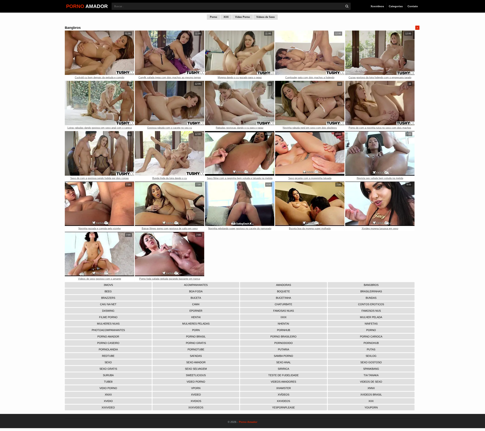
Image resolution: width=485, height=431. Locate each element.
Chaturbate (283, 304)
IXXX (283, 317)
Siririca (283, 368)
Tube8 (108, 381)
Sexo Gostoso (371, 362)
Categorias (396, 6)
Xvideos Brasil (371, 394)
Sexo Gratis (108, 368)
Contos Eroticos (371, 304)
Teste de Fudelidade (283, 375)
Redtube (108, 355)
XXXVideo (108, 407)
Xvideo (196, 394)
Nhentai (283, 323)
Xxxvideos (377, 6)
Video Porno (242, 17)
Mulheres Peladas (196, 323)
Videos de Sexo (265, 17)
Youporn (371, 407)
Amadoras (283, 284)
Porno (213, 17)
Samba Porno (283, 355)
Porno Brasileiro (283, 336)
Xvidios (196, 401)
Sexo (108, 362)
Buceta (196, 297)
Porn (196, 330)
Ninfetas (371, 323)
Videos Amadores (283, 381)
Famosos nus (371, 310)
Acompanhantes (196, 284)
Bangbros (371, 284)
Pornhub (283, 330)
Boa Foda (196, 291)
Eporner (195, 310)
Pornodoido (283, 342)
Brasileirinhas (371, 291)
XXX (226, 17)
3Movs (108, 284)
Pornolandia (108, 349)
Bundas (371, 297)
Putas (371, 349)
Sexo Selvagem (196, 368)
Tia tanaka (371, 375)
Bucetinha (283, 297)
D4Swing (108, 310)
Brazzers (108, 297)
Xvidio (108, 401)
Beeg (108, 291)
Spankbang (371, 368)
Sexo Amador (196, 362)
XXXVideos (195, 407)
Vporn (195, 388)
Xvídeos (283, 394)
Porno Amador (108, 336)
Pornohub (371, 342)
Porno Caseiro (108, 342)
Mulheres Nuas (108, 323)
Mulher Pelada (371, 317)
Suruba (108, 375)
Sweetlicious (196, 375)
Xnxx (108, 394)
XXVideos (283, 401)
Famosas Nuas (283, 310)
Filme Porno (108, 317)
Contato (413, 6)
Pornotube (196, 349)
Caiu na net (108, 304)
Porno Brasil (196, 336)
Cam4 (195, 304)
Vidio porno (108, 388)
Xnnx (371, 388)
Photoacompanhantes (108, 330)
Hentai (196, 317)
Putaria (283, 349)
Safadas (196, 355)
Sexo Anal (283, 362)
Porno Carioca (371, 336)
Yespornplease (283, 407)
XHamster (283, 388)
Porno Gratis (196, 342)
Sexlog (371, 355)
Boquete (283, 291)
